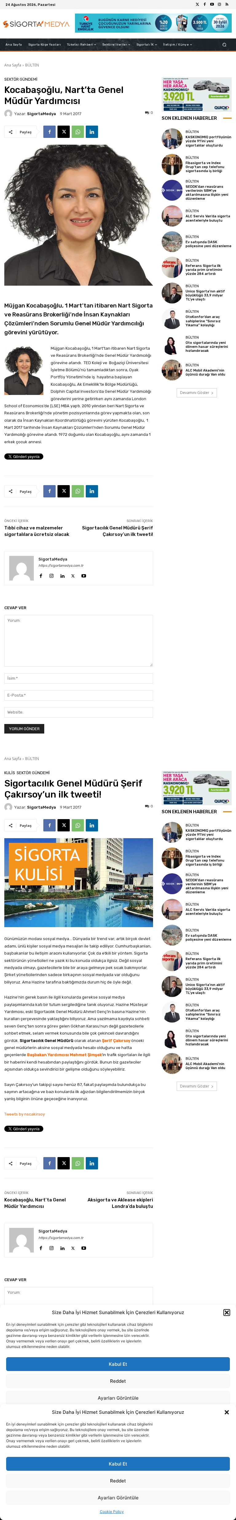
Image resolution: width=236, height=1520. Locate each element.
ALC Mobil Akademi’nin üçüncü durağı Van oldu (205, 372)
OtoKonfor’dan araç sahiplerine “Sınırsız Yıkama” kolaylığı (203, 321)
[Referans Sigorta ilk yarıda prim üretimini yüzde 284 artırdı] (172, 267)
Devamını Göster (194, 392)
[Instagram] (219, 4)
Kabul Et (118, 1464)
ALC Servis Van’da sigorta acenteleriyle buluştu (208, 218)
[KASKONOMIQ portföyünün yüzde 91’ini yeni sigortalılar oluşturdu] (172, 138)
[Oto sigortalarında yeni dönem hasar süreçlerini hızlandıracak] (172, 344)
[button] (227, 1412)
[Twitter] (197, 4)
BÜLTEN (32, 65)
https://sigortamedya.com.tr (60, 565)
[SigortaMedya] (9, 114)
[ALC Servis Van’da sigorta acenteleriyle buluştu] (172, 215)
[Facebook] (204, 4)
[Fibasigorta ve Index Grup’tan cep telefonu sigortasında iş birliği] (172, 164)
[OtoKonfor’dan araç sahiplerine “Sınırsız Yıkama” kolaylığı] (172, 318)
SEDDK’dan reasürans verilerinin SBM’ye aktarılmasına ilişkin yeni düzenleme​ (207, 193)
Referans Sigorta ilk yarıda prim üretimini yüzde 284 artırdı (204, 270)
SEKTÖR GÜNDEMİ (20, 79)
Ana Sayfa (12, 65)
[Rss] (226, 4)
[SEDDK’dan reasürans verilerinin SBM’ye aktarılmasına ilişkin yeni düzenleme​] (172, 190)
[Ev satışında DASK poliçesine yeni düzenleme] (172, 241)
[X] (63, 132)
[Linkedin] (92, 132)
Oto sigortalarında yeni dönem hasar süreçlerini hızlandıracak (207, 347)
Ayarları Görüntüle (118, 1498)
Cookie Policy (112, 1511)
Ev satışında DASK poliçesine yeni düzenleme (208, 244)
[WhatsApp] (78, 132)
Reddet (118, 1481)
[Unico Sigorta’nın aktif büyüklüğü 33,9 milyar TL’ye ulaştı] (172, 293)
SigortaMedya (41, 114)
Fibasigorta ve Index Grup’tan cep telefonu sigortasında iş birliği (205, 167)
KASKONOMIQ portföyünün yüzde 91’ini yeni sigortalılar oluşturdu (208, 141)
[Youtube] (212, 4)
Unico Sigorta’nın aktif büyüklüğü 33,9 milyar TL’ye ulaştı (205, 295)
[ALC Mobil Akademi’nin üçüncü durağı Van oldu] (172, 370)
